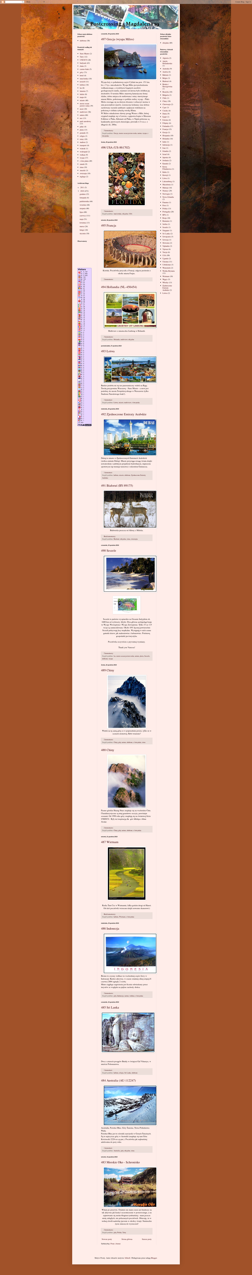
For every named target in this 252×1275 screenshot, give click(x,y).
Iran (164, 148)
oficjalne (125, 214)
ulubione (127, 475)
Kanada (165, 163)
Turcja (164, 252)
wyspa (145, 133)
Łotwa (116, 402)
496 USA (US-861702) (115, 147)
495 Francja (108, 225)
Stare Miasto (84, 53)
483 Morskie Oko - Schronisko (120, 1162)
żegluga (82, 176)
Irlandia (165, 151)
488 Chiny (107, 750)
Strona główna (127, 1239)
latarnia (82, 91)
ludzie (82, 94)
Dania (164, 113)
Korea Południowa (166, 167)
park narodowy (85, 121)
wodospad (83, 151)
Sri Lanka (127, 1073)
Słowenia (165, 243)
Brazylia (165, 92)
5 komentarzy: (109, 130)
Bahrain (165, 75)
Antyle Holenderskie (167, 62)
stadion (82, 142)
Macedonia (166, 184)
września (83, 205)
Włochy (165, 282)
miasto (121, 402)
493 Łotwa (108, 351)
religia (121, 1073)
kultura (116, 475)
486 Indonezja (110, 928)
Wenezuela (166, 268)
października (85, 201)
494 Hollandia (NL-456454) (119, 287)
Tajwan (165, 249)
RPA (164, 215)
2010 (82, 191)
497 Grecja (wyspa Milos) (117, 39)
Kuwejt (165, 175)
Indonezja (120, 996)
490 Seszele (108, 550)
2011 (82, 187)
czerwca (83, 215)
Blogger (154, 1258)
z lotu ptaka (136, 402)
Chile (164, 98)
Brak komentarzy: (110, 536)
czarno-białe (84, 69)
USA (130, 214)
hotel (81, 75)
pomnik (82, 133)
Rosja (164, 218)
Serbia (164, 224)
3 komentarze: (109, 211)
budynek (83, 63)
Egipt (164, 116)
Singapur (165, 230)
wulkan (132, 996)
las (115, 656)
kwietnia (83, 222)
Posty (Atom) (116, 1243)
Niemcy (165, 190)
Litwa (164, 178)
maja (82, 219)
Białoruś (116, 539)
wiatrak (82, 148)
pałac (82, 126)
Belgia (164, 78)
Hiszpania (166, 135)
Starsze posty (147, 1239)
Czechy (165, 110)
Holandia (117, 339)
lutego (82, 230)
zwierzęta (134, 539)
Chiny (115, 742)
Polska (119, 1232)
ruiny (82, 139)
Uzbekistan (166, 264)
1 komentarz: (108, 400)
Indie (164, 142)
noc (81, 118)
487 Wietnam (109, 842)
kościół (82, 81)
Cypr (164, 107)
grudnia (83, 194)
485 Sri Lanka (110, 1007)
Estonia (165, 120)
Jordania (165, 160)
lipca (82, 212)
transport (83, 145)
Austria (165, 72)
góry (119, 742)
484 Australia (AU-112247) (118, 1080)
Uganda (165, 258)
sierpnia (83, 208)
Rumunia (165, 221)
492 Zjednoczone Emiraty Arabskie (123, 414)
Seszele (147, 656)
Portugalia (166, 211)
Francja (165, 129)
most (81, 109)
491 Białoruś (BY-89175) (117, 485)
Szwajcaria (166, 236)
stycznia (83, 233)
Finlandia (165, 126)
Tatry (124, 1232)
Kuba (164, 172)
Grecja (116, 133)
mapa (82, 97)
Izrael (164, 154)
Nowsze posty (107, 1239)
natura (140, 133)
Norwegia (166, 194)
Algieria (165, 58)
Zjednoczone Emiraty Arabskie (167, 287)
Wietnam (122, 917)
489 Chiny (107, 670)
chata (82, 66)
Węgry (164, 279)
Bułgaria (165, 95)
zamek (82, 164)
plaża (142, 656)
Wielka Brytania (168, 271)
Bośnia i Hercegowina (167, 85)
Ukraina (165, 261)
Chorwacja (166, 104)
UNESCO (83, 60)
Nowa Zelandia (168, 197)
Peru (164, 205)
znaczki (82, 170)
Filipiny (165, 123)
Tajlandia (165, 246)
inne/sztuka (117, 214)
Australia (117, 1151)
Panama (165, 202)
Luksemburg (167, 181)
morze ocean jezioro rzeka (128, 133)
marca (82, 226)
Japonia (165, 157)
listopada (83, 197)
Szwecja (165, 239)
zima (128, 539)
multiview (124, 339)
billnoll (127, 1258)
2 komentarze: (109, 279)
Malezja (165, 187)
